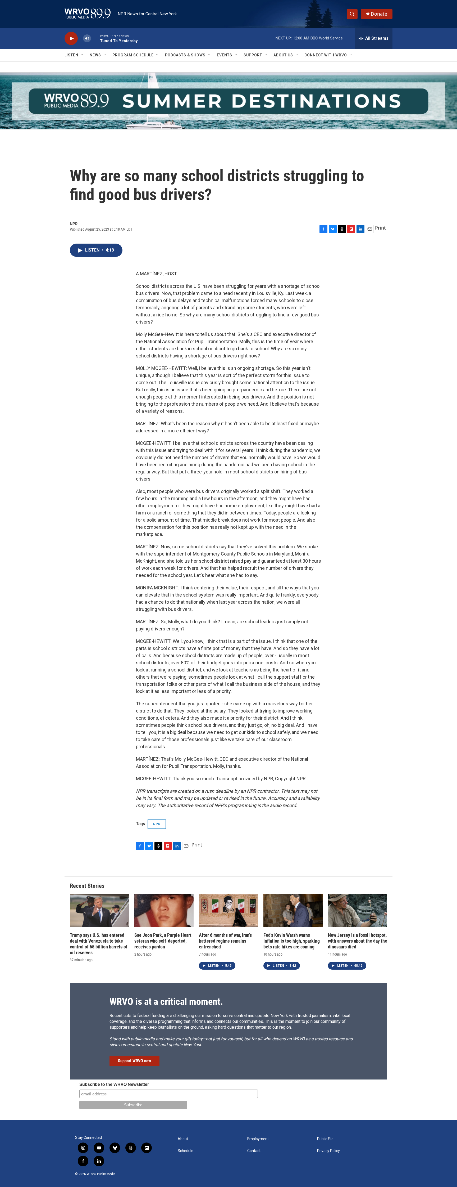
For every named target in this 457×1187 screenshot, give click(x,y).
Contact (254, 1151)
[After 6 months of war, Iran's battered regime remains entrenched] (228, 910)
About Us (283, 55)
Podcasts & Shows (185, 55)
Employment (258, 1139)
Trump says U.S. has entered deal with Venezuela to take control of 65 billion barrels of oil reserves (98, 943)
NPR (156, 824)
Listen (71, 55)
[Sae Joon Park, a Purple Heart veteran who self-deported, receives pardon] (164, 910)
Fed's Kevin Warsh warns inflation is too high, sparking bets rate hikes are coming (291, 940)
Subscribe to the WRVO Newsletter (114, 1084)
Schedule (185, 1151)
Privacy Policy (328, 1151)
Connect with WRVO (325, 55)
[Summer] (228, 101)
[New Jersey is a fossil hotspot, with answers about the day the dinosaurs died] (357, 910)
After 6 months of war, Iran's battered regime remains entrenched (225, 940)
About (183, 1139)
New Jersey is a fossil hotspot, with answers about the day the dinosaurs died (357, 940)
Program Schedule (133, 55)
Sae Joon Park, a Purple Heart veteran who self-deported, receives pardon (162, 940)
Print (380, 228)
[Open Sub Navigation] (82, 55)
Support (253, 55)
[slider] (95, 38)
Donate (379, 14)
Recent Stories (87, 886)
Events (224, 55)
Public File (325, 1139)
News (95, 55)
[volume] (87, 38)
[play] (71, 38)
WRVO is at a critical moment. (166, 1001)
